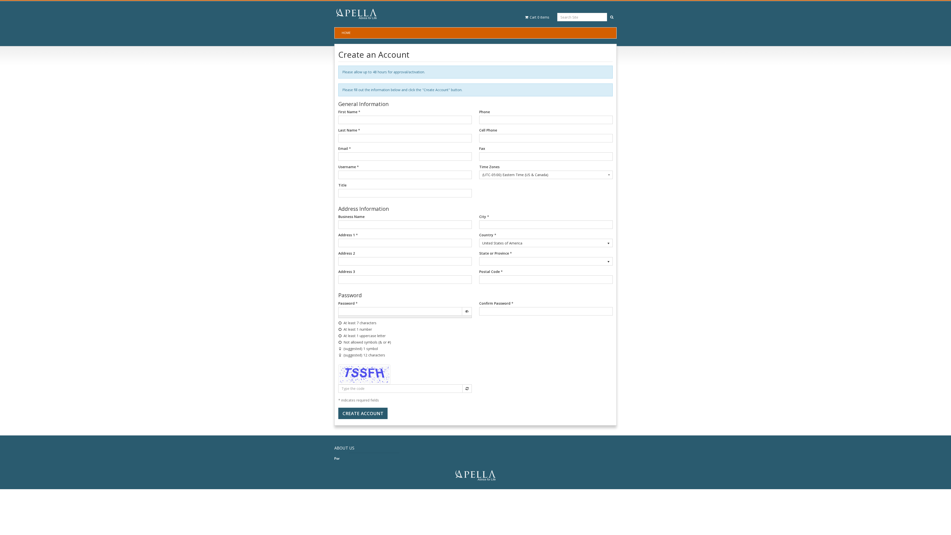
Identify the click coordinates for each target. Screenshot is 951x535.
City (482, 216)
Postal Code (489, 271)
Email (343, 148)
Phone (484, 111)
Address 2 (346, 253)
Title (342, 185)
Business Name (351, 216)
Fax (482, 148)
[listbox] (546, 243)
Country (486, 235)
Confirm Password (494, 303)
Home (346, 33)
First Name (347, 111)
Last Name (347, 130)
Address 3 (346, 271)
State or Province (494, 253)
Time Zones (489, 166)
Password (346, 303)
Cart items (539, 17)
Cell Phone (488, 130)
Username (347, 166)
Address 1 (346, 235)
